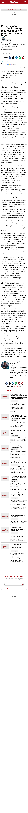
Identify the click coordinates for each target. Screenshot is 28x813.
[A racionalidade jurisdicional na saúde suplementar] (5, 532)
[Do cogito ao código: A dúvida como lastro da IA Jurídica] (5, 481)
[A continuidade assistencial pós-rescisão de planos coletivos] (5, 549)
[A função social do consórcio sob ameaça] (5, 465)
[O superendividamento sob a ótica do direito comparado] (5, 518)
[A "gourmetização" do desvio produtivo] (5, 450)
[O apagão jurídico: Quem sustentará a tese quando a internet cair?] (5, 420)
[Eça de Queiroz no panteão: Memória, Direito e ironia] (5, 497)
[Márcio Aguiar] (5, 368)
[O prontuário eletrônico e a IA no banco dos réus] (5, 435)
